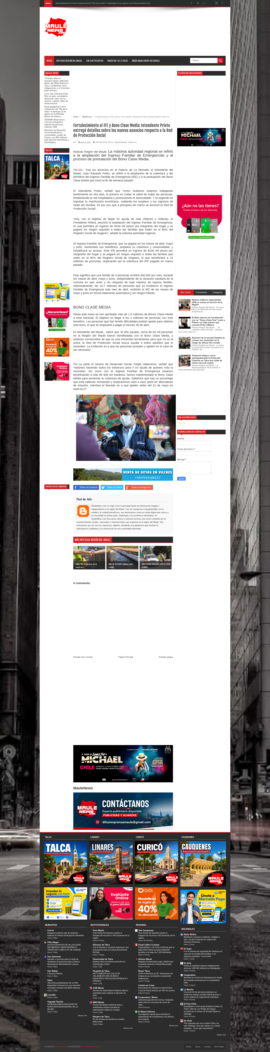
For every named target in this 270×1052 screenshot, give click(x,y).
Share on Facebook (89, 487)
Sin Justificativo (94, 60)
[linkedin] (216, 3)
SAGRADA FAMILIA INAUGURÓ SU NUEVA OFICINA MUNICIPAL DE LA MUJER (62, 1006)
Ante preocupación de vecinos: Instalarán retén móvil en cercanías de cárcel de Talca (155, 1002)
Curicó (50, 930)
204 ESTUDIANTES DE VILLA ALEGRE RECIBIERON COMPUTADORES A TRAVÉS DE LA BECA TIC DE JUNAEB (64, 947)
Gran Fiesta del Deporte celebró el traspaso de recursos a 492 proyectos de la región (111, 935)
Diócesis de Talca (101, 945)
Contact (207, 1047)
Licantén (51, 995)
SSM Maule (98, 988)
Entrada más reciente (83, 657)
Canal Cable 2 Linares (148, 945)
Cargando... (182, 423)
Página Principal (125, 657)
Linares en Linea (146, 985)
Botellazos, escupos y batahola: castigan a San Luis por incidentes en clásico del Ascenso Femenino (202, 939)
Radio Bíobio (190, 934)
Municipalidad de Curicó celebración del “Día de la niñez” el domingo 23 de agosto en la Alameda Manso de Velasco (55, 112)
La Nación (188, 989)
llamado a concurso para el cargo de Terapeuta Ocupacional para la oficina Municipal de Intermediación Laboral (63, 961)
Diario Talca (144, 971)
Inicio (49, 60)
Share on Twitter (114, 487)
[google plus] (223, 3)
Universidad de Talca (103, 959)
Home (188, 1047)
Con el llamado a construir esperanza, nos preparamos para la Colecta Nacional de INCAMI (111, 949)
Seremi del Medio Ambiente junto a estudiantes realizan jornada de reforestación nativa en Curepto (107, 1007)
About (197, 1047)
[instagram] (210, 3)
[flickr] (204, 3)
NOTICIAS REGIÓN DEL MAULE (69, 60)
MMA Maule (98, 1002)
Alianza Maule (145, 959)
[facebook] (191, 3)
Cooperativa (189, 975)
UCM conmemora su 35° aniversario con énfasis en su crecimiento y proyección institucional (155, 976)
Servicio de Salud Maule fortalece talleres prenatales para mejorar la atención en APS (110, 993)
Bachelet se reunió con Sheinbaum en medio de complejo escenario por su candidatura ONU (203, 980)
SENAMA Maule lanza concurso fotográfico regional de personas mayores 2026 (91, 3)
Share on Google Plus (141, 487)
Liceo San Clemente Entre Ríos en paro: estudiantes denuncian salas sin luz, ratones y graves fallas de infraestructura (56, 99)
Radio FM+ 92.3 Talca (118, 60)
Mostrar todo (82, 1015)
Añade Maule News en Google (146, 60)
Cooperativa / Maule (148, 997)
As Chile (188, 1021)
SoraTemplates (60, 1046)
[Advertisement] (169, 34)
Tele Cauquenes (146, 930)
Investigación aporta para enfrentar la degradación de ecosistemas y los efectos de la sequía (156, 1016)
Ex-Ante (187, 963)
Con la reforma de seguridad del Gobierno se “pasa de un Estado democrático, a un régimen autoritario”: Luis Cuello (203, 953)
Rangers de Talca (101, 1017)
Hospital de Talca (101, 971)
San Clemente (54, 956)
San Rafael (52, 971)
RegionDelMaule (121, 142)
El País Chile (190, 1004)
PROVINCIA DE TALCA (104, 142)
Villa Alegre (53, 942)
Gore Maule (98, 930)
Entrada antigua (166, 657)
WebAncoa (132, 142)
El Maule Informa (146, 1012)
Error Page (219, 1047)
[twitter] (198, 3)
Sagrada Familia (55, 1002)
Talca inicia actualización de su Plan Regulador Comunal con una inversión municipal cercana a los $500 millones (63, 985)
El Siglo (188, 949)
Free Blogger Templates (91, 1046)
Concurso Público (54, 973)
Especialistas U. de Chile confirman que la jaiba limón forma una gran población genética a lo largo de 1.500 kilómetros (156, 949)
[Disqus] (123, 702)
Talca (49, 980)
